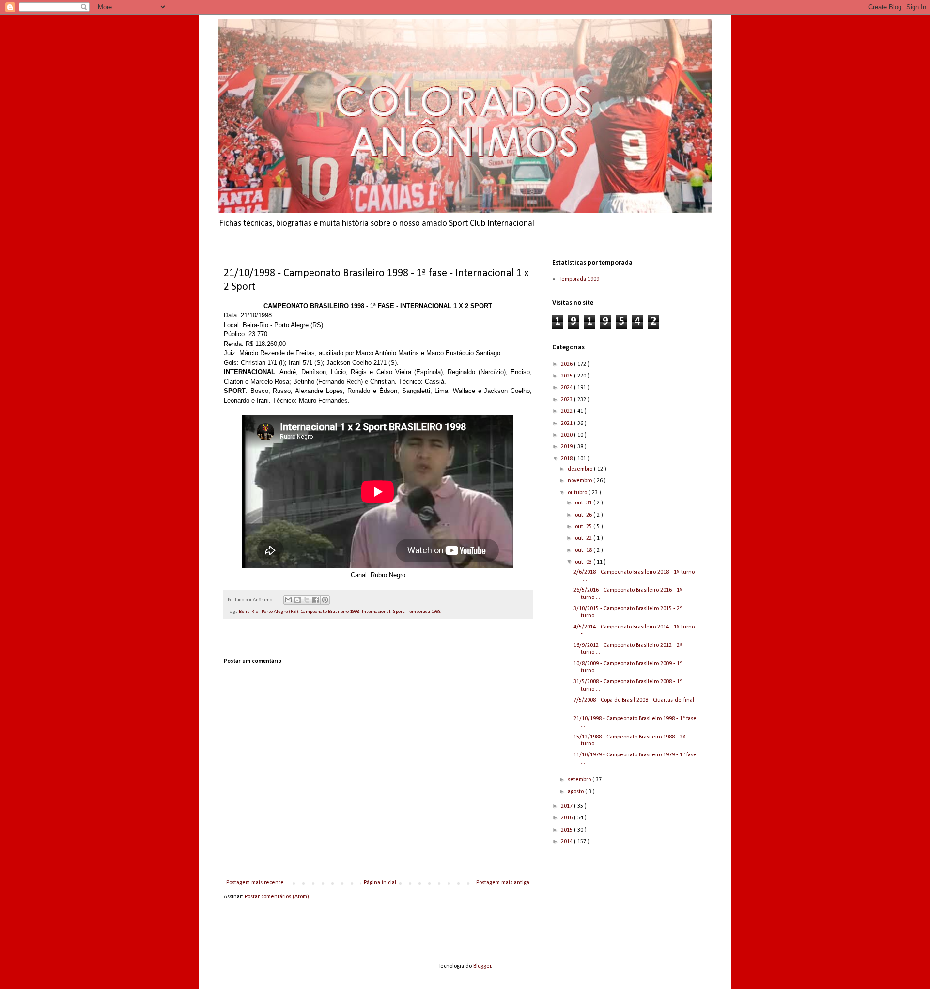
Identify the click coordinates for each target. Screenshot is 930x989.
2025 (567, 376)
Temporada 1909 (579, 279)
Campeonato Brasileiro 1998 (330, 611)
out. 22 (584, 538)
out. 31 (584, 503)
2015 (567, 830)
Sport (398, 611)
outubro (578, 493)
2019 (567, 447)
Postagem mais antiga (502, 883)
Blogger (482, 966)
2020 (567, 435)
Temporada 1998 (424, 611)
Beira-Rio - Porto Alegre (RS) (268, 611)
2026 (567, 364)
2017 (567, 806)
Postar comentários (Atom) (277, 897)
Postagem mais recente (255, 883)
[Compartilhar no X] (306, 600)
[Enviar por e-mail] (288, 600)
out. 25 (584, 527)
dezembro (581, 469)
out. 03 (584, 562)
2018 (567, 459)
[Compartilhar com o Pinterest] (325, 600)
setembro (580, 780)
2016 (567, 818)
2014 (567, 842)
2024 (567, 388)
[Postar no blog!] (297, 600)
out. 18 (584, 550)
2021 (567, 423)
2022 (567, 411)
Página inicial (380, 883)
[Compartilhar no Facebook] (316, 600)
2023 (567, 400)
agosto (576, 792)
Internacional (376, 611)
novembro (580, 481)
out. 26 (584, 515)
